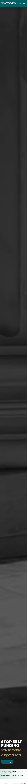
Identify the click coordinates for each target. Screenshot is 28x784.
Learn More (6, 762)
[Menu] (24, 3)
